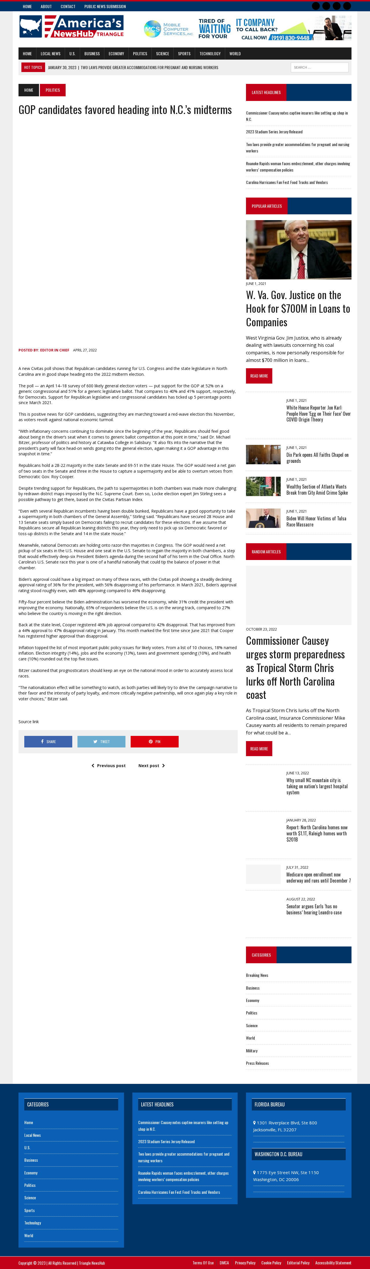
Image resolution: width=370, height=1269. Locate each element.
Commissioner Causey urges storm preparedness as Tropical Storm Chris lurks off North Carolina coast (295, 667)
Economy (116, 53)
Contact (68, 6)
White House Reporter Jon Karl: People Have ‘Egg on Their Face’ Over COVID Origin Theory (318, 413)
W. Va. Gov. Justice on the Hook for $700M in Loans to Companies (298, 308)
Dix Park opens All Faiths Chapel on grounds (317, 457)
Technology (210, 53)
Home (27, 6)
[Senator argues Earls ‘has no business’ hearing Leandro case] (263, 927)
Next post (148, 765)
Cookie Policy (271, 1262)
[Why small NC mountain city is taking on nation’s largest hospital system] (263, 801)
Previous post (111, 765)
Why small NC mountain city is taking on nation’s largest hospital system (317, 786)
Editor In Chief (54, 350)
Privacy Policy (245, 1262)
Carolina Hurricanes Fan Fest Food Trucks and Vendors (287, 182)
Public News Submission (105, 6)
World (235, 53)
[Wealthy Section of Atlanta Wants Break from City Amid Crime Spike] (263, 492)
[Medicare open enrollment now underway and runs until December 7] (263, 880)
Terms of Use (203, 1262)
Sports (184, 53)
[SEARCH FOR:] (320, 66)
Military (251, 1050)
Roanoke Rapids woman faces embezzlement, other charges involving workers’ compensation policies (183, 1176)
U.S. (72, 53)
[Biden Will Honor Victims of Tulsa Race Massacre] (263, 524)
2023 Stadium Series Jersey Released (274, 131)
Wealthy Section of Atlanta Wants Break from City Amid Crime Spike (317, 489)
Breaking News (257, 975)
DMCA (224, 1262)
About (46, 6)
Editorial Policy (298, 1262)
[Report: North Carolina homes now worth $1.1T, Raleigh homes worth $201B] (263, 848)
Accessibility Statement (333, 1262)
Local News (50, 53)
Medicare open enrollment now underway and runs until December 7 (318, 877)
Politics (140, 53)
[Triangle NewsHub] (71, 26)
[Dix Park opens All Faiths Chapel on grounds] (263, 460)
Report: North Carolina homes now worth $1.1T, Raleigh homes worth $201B (316, 833)
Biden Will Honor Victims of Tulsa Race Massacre (316, 521)
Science (162, 53)
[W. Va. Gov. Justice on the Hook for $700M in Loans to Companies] (299, 275)
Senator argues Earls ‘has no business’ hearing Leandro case (314, 909)
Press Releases (257, 1063)
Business (92, 53)
